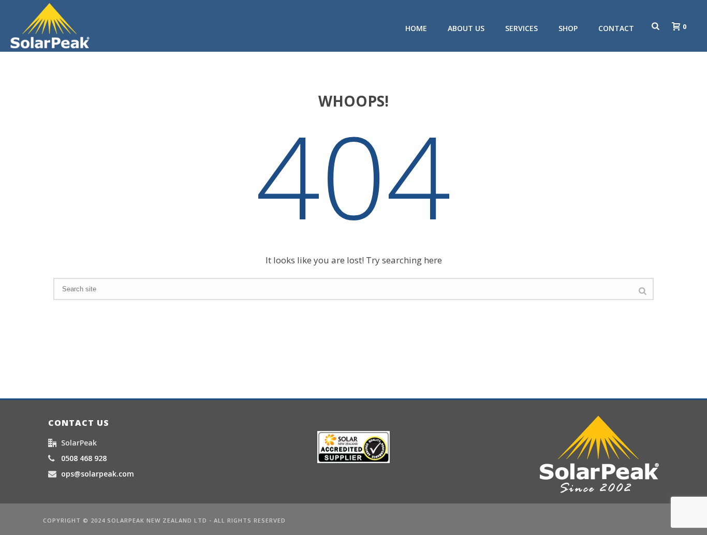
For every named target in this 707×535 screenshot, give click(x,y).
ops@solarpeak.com (97, 474)
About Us (466, 28)
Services (521, 28)
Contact (616, 28)
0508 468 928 (84, 458)
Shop (568, 28)
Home (416, 28)
